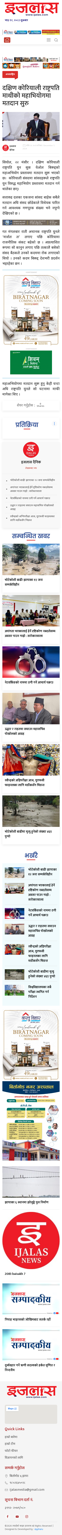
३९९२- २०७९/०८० (15, 1508)
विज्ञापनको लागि (14, 1458)
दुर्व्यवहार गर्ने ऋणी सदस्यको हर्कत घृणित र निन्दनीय (30, 1368)
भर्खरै (31, 856)
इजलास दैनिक (13, 148)
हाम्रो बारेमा (11, 1437)
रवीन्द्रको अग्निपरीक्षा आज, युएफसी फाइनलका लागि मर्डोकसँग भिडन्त (25, 783)
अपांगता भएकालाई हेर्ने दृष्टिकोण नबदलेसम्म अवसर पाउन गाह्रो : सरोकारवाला (30, 634)
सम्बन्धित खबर (31, 536)
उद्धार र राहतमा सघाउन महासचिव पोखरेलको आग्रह (25, 731)
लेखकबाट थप (31, 468)
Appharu (38, 1529)
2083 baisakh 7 (15, 1274)
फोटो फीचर (11, 1451)
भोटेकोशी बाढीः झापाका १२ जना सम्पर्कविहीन (32, 480)
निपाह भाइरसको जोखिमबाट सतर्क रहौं (28, 1319)
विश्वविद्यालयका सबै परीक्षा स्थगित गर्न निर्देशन (39, 991)
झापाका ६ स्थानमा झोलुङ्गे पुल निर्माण (26, 1202)
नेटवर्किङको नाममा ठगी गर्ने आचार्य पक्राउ (30, 498)
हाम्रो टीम (10, 1444)
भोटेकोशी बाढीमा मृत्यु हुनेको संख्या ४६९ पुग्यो (28, 834)
